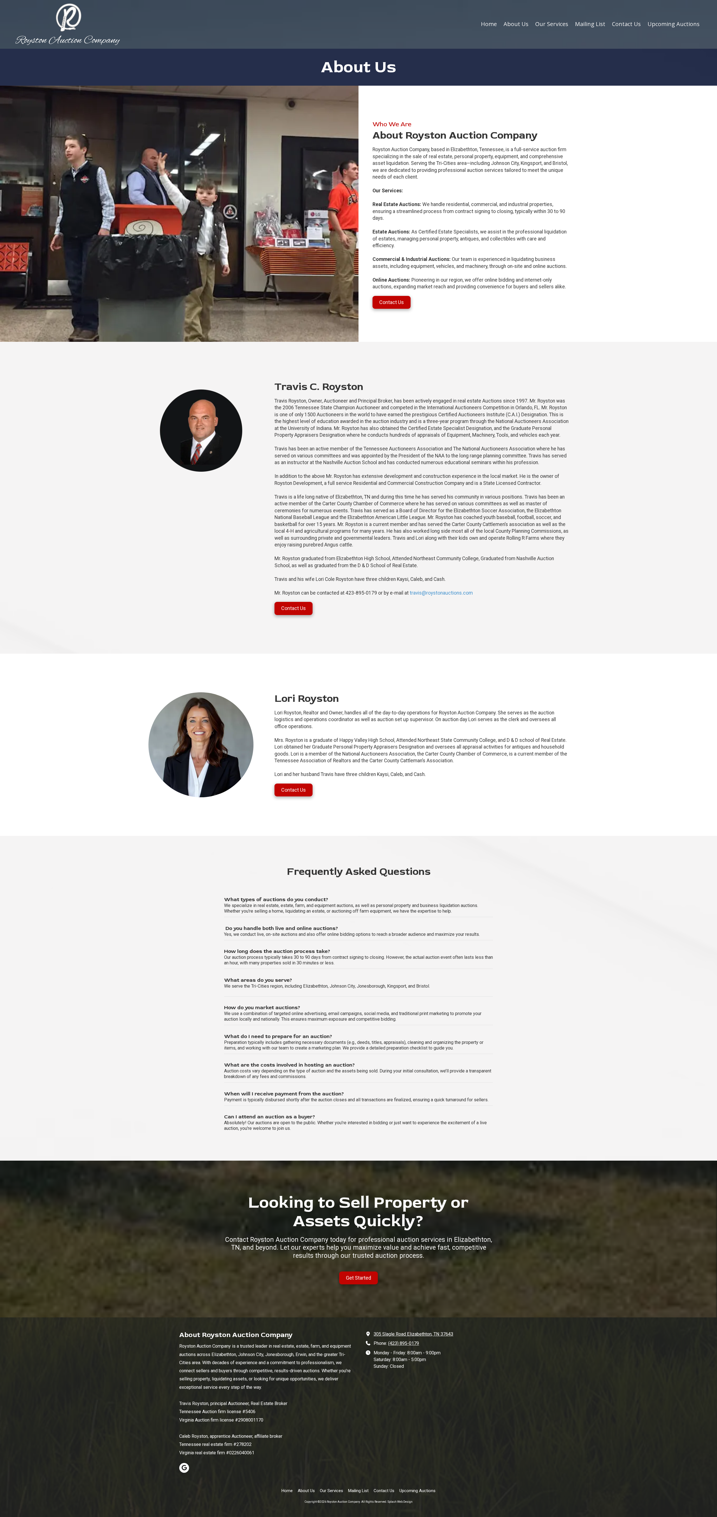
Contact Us (391, 302)
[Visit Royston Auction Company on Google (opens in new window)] (184, 1468)
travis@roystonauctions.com (441, 593)
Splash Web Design (400, 1501)
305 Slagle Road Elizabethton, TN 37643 (413, 1334)
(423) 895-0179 (403, 1343)
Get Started (358, 1278)
